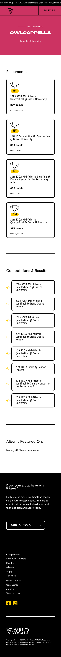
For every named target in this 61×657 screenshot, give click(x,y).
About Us (11, 576)
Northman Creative (27, 644)
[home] (10, 10)
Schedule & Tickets (16, 559)
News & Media (13, 581)
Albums (10, 567)
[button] (46, 10)
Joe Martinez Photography (35, 642)
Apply (9, 572)
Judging (10, 589)
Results (10, 563)
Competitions (13, 555)
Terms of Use (13, 594)
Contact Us (12, 585)
